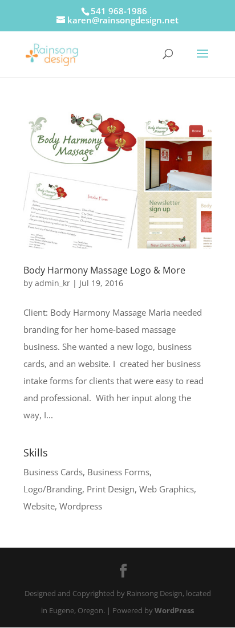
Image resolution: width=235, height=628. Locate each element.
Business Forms (118, 472)
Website (39, 506)
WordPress (174, 610)
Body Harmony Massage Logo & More (104, 270)
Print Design (111, 489)
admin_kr (52, 283)
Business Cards (53, 472)
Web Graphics (166, 489)
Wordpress (80, 506)
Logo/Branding (52, 489)
